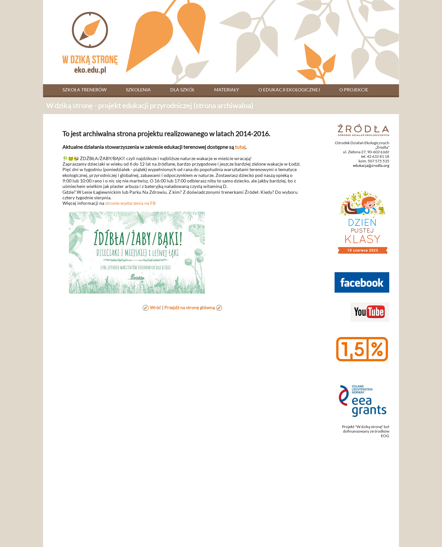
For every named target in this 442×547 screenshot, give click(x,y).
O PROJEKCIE (353, 89)
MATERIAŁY (226, 89)
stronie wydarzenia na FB (130, 203)
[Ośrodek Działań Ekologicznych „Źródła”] (363, 129)
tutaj (240, 147)
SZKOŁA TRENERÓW (84, 89)
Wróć (155, 307)
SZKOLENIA (138, 89)
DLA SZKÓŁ (182, 89)
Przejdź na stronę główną (189, 307)
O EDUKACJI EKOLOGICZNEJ (289, 89)
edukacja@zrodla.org (371, 165)
